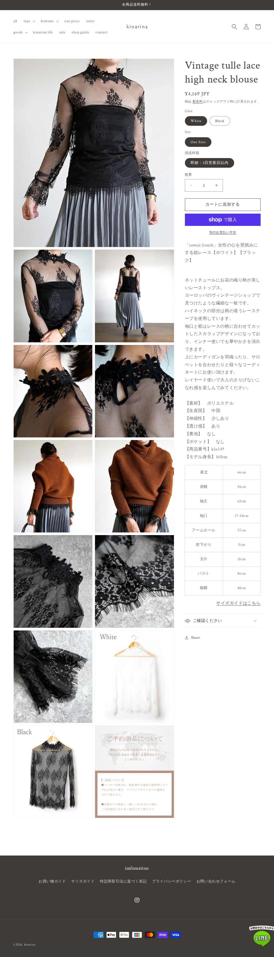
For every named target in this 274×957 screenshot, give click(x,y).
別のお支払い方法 (222, 232)
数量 (188, 174)
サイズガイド (83, 881)
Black (219, 121)
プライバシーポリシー (171, 881)
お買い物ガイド (52, 881)
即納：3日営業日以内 (210, 162)
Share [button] (195, 637)
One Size (198, 142)
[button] (28, 21)
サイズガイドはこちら (238, 603)
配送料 (198, 102)
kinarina (30, 945)
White (196, 121)
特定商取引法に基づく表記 (123, 881)
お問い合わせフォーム (215, 881)
